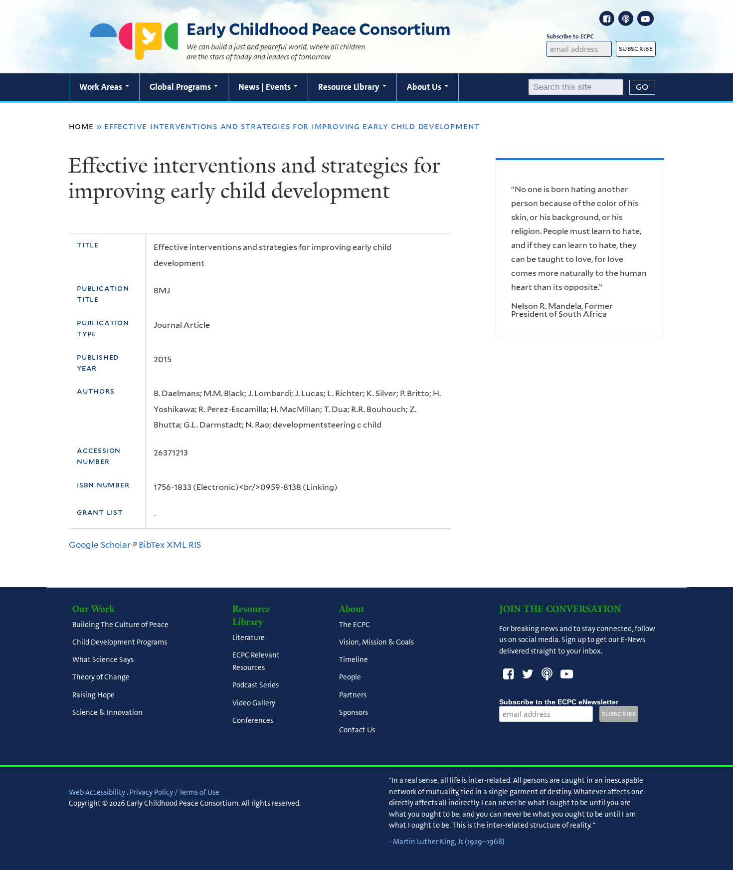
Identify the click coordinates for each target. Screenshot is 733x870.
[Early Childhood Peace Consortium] (134, 53)
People (350, 677)
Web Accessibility (97, 792)
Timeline (353, 660)
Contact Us (357, 730)
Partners (352, 695)
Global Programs (181, 86)
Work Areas (101, 86)
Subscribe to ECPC (570, 36)
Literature (248, 638)
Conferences (252, 720)
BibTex (152, 545)
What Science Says (103, 660)
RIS (194, 545)
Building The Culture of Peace (120, 625)
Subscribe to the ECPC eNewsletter (558, 702)
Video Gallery (253, 703)
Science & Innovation (107, 712)
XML (176, 545)
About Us (425, 86)
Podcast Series (255, 685)
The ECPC (354, 625)
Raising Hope (93, 695)
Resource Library (349, 86)
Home (81, 126)
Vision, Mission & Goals (376, 642)
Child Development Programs (119, 642)
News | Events (265, 86)
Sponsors (353, 712)
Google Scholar (103, 545)
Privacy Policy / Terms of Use (174, 792)
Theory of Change (101, 677)
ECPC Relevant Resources (256, 661)
